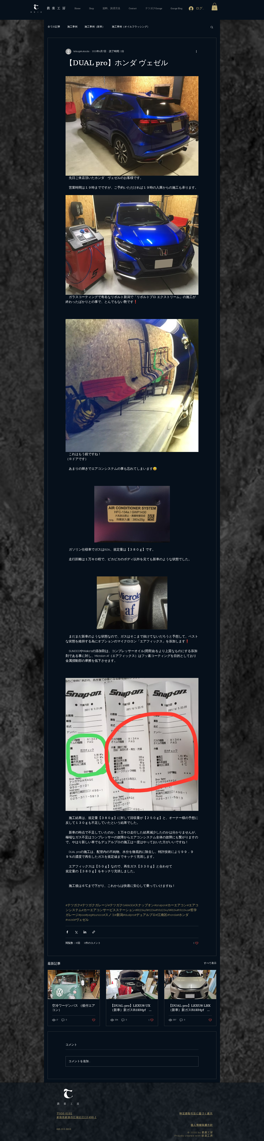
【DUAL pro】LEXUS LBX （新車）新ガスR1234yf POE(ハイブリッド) (189, 1008)
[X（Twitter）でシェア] (76, 932)
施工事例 (72, 26)
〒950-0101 (64, 1113)
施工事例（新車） (95, 26)
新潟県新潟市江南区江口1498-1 (77, 1117)
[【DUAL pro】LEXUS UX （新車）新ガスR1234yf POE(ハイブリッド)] (132, 984)
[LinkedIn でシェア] (85, 932)
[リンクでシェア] (93, 932)
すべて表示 (210, 963)
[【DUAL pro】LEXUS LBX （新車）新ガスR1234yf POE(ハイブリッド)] (190, 984)
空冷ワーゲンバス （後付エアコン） (73, 1008)
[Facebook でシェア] (67, 932)
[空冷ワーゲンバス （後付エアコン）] (74, 984)
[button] (214, 6)
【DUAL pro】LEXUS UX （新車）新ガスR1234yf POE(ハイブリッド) (130, 1008)
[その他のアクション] (196, 51)
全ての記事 (54, 26)
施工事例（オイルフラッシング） (131, 26)
